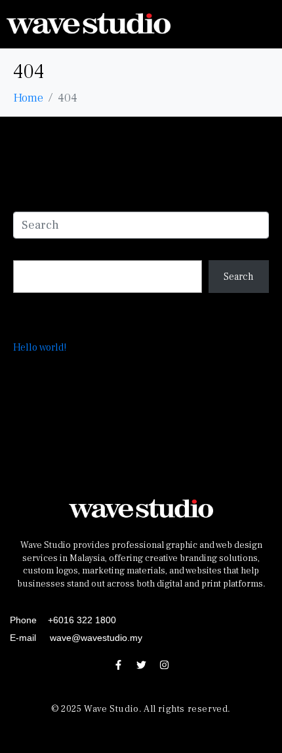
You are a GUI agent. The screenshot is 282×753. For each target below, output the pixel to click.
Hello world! (39, 347)
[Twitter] (141, 664)
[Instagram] (164, 664)
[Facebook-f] (118, 664)
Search (30, 246)
